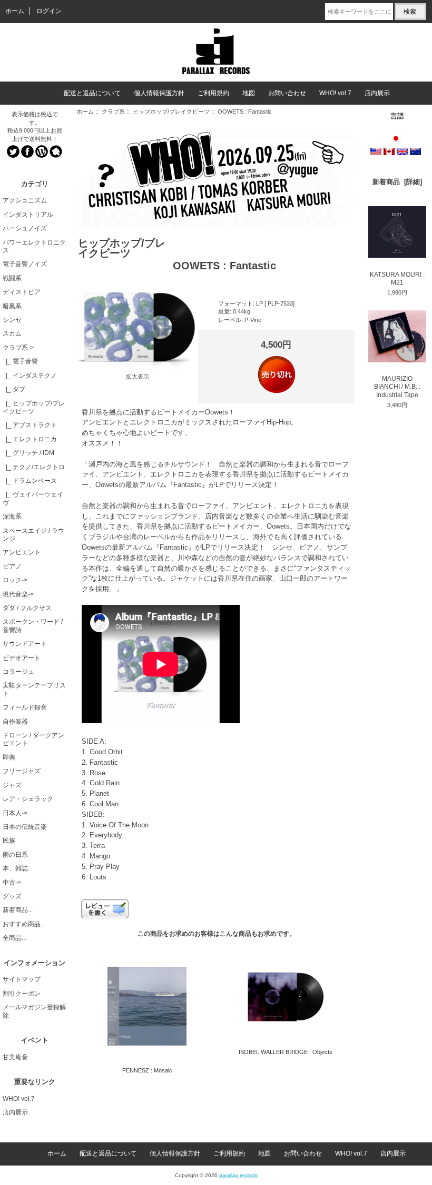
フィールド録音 (25, 707)
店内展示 (377, 93)
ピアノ (12, 566)
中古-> (12, 882)
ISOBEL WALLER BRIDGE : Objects (285, 1052)
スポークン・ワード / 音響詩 (33, 625)
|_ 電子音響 (20, 361)
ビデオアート (22, 658)
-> (18, 347)
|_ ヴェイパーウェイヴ (33, 498)
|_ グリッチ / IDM (28, 453)
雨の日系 (15, 854)
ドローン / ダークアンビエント (33, 739)
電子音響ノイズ (25, 264)
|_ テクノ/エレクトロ (34, 467)
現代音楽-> (18, 594)
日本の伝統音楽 (25, 826)
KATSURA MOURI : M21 (397, 278)
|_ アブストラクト (30, 425)
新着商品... (18, 910)
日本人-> (15, 813)
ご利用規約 (213, 93)
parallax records (238, 1175)
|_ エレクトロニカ (30, 439)
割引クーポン (22, 993)
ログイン (49, 11)
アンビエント (22, 552)
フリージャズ (22, 771)
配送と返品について (92, 93)
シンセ (12, 319)
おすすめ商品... (24, 924)
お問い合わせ (287, 93)
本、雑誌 (15, 868)
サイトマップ (22, 979)
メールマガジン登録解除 (34, 1011)
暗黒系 (12, 306)
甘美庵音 (15, 1057)
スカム (12, 333)
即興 (9, 757)
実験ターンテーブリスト (34, 689)
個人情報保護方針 (159, 93)
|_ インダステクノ (30, 375)
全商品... (14, 937)
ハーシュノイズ (25, 228)
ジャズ (12, 785)
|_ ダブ (14, 389)
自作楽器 (15, 721)
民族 (9, 840)
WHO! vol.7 (335, 93)
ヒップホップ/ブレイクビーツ (171, 111)
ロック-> (15, 580)
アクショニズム (25, 200)
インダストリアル (28, 214)
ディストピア (22, 292)
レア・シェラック (28, 799)
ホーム (14, 11)
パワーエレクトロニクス (34, 246)
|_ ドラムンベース (30, 480)
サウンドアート (25, 643)
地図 (248, 93)
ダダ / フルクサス (27, 608)
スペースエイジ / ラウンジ (33, 534)
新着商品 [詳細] (397, 182)
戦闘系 (12, 278)
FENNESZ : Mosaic (147, 1070)
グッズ (12, 896)
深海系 (12, 516)
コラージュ (18, 671)
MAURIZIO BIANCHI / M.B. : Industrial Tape (397, 387)
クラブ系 (113, 111)
